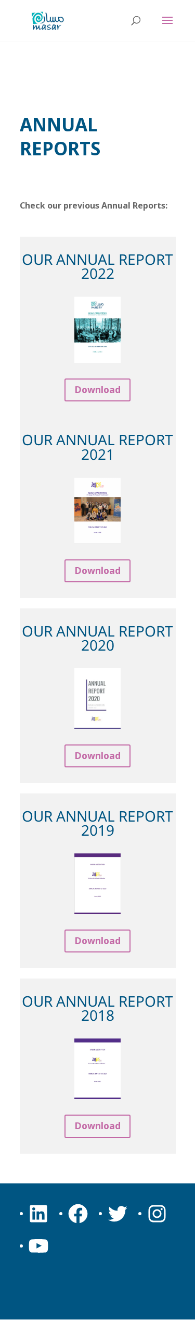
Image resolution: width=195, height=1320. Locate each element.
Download (98, 389)
